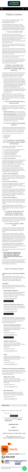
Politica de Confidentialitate (10, 298)
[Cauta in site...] (26, 8)
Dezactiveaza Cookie (8, 301)
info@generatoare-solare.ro (15, 436)
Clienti (13, 427)
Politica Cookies (5, 405)
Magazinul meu (13, 424)
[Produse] (2, 9)
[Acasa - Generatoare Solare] (14, 3)
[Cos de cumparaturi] (23, 8)
